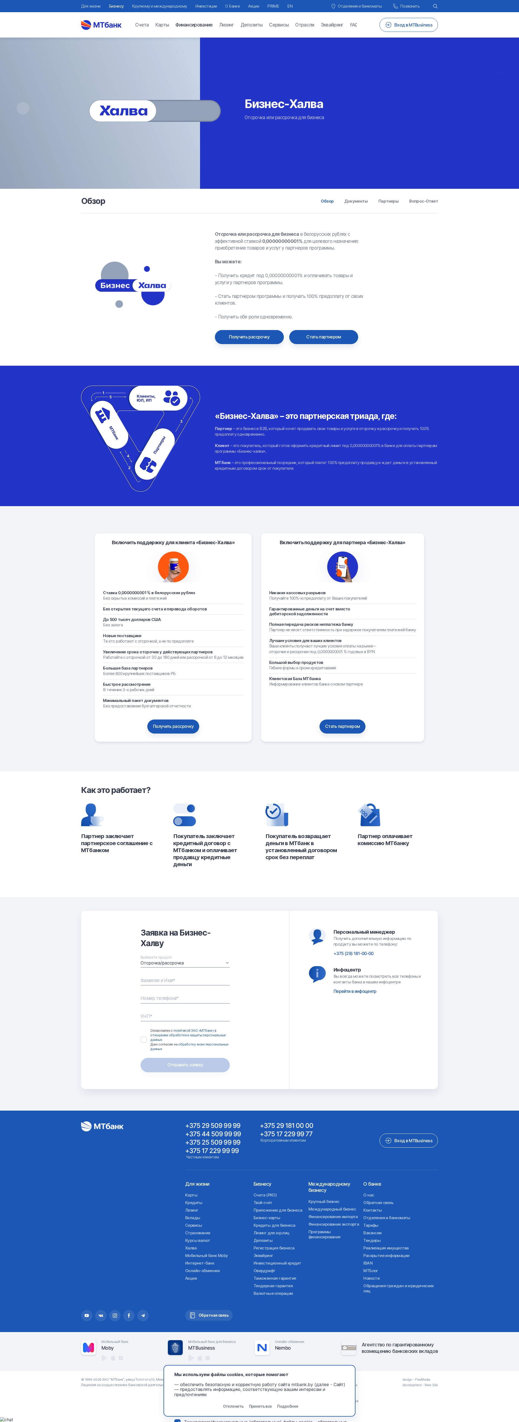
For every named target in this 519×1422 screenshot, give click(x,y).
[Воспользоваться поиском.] (435, 6)
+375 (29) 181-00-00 (354, 953)
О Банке (232, 6)
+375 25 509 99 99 (212, 1142)
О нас (368, 1195)
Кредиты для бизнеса (274, 1225)
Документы (356, 201)
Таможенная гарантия (275, 1278)
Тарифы (370, 1225)
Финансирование (193, 25)
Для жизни (91, 6)
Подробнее (287, 1406)
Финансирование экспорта (333, 1224)
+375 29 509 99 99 (212, 1125)
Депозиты (252, 25)
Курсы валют (197, 1240)
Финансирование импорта (333, 1216)
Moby (107, 1348)
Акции (253, 6)
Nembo (283, 1348)
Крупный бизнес (324, 1201)
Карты (162, 25)
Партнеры (388, 201)
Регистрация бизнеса (274, 1247)
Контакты (372, 1210)
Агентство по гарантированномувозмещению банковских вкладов (400, 1348)
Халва (191, 1247)
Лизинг (226, 25)
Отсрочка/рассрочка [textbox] (162, 963)
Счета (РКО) (265, 1195)
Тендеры (372, 1240)
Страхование (197, 1232)
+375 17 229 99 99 (212, 1151)
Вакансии (372, 1232)
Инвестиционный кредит (277, 1263)
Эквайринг (332, 25)
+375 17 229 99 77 (286, 1134)
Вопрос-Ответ (423, 201)
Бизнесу (116, 6)
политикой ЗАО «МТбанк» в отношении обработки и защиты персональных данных (188, 1035)
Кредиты (193, 1202)
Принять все (260, 1406)
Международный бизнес (332, 1209)
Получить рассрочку (249, 336)
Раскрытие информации (386, 1255)
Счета (142, 25)
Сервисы (279, 25)
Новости (371, 1278)
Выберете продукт (156, 957)
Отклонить (233, 1406)
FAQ (354, 25)
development (411, 1385)
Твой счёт (263, 1202)
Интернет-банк (199, 1263)
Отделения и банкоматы (386, 1217)
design (407, 1379)
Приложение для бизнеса (278, 1210)
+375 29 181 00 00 (287, 1125)
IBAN (367, 1263)
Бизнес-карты (267, 1217)
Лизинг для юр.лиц (272, 1232)
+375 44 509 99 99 (213, 1134)
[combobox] (185, 963)
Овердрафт (264, 1270)
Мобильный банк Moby (206, 1255)
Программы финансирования (324, 1234)
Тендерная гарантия (273, 1285)
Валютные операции (273, 1293)
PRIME (273, 6)
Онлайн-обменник (202, 1270)
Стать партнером (323, 336)
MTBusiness (201, 1348)
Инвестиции (206, 6)
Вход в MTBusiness (413, 1140)
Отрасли (304, 25)
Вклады (192, 1217)
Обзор (327, 201)
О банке (372, 1184)
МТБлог (370, 1270)
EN (289, 6)
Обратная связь (378, 1202)
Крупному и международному (159, 6)
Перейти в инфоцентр (355, 991)
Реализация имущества (385, 1247)
